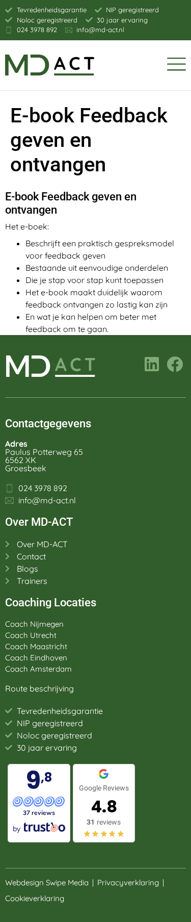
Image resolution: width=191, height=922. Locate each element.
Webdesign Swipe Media (47, 882)
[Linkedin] (151, 364)
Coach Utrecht (31, 635)
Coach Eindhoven (36, 657)
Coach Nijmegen (34, 624)
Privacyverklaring (128, 882)
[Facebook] (174, 364)
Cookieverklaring (35, 898)
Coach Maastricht (36, 646)
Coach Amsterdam (38, 669)
